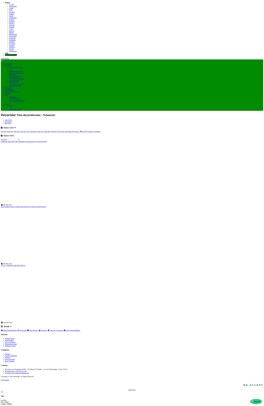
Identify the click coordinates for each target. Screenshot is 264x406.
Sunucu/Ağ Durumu (12, 92)
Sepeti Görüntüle (11, 55)
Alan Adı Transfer (15, 86)
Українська (13, 51)
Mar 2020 (51, 131)
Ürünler (8, 66)
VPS (7, 95)
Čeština (11, 14)
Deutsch (11, 27)
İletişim (7, 93)
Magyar (11, 31)
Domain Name (10, 338)
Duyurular (8, 88)
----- (10, 69)
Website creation (10, 346)
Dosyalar (44, 330)
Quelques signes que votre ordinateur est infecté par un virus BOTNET (24, 141)
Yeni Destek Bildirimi (73, 330)
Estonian (12, 21)
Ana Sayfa (8, 64)
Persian (11, 23)
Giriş (6, 53)
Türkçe (7, 2)
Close (3, 404)
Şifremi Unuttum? (15, 110)
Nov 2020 (30, 131)
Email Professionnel (16, 73)
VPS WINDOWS (14, 77)
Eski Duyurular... (74, 131)
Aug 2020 (44, 131)
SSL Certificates (10, 342)
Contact (7, 354)
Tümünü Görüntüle (16, 67)
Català (11, 8)
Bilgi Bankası (9, 90)
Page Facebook (10, 359)
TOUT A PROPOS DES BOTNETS (13, 265)
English (11, 20)
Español (11, 46)
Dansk (11, 16)
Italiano (11, 33)
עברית (11, 29)
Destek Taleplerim (11, 356)
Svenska (12, 47)
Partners (7, 357)
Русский (12, 44)
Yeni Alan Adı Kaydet (16, 84)
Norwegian (12, 36)
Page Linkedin (9, 361)
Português (12, 38)
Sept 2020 (37, 131)
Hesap (7, 104)
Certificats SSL (14, 80)
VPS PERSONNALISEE (17, 101)
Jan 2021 (24, 131)
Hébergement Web (16, 71)
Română (12, 42)
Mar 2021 (10, 131)
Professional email (11, 344)
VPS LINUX (13, 75)
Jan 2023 (4, 131)
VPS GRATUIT (14, 82)
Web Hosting (9, 340)
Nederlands (12, 18)
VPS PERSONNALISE (16, 79)
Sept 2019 (64, 131)
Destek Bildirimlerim (10, 330)
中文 (10, 10)
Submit (9, 404)
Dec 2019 (58, 131)
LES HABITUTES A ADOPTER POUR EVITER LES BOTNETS (23, 207)
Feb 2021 (17, 131)
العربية (11, 4)
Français (12, 25)
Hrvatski (12, 12)
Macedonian (13, 34)
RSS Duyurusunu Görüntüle (90, 131)
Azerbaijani (13, 6)
